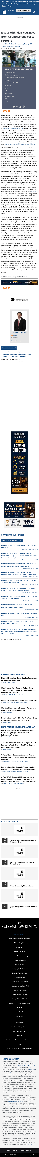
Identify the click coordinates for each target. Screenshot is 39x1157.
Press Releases (19, 951)
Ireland (7, 91)
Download (20, 106)
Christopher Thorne (22, 771)
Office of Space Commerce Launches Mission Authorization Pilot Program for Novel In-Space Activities (18, 757)
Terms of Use (21, 1065)
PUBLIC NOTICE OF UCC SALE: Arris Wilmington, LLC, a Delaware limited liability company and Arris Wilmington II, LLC (19, 632)
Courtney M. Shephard (9, 771)
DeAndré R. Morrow (18, 783)
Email (15, 335)
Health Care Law (19, 1012)
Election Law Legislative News (13, 75)
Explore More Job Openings (9, 359)
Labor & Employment (19, 1031)
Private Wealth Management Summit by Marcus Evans (23, 841)
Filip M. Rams (7, 722)
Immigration (8, 80)
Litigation (19, 1035)
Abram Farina (7, 749)
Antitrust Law (19, 964)
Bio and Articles (16, 341)
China (6, 101)
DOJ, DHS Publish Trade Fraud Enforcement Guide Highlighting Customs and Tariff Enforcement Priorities (17, 733)
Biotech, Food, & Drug (19, 973)
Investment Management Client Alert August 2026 (19, 700)
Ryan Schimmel (18, 694)
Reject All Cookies (23, 10)
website (33, 191)
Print (14, 106)
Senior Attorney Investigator (12, 352)
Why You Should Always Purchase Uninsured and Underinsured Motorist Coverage (19, 709)
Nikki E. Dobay (7, 783)
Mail (17, 106)
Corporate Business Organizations (14, 77)
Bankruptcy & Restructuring (19, 969)
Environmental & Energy (19, 994)
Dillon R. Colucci (10, 44)
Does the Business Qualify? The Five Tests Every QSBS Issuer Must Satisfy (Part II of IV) (19, 719)
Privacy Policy (32, 1065)
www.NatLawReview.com (9, 1073)
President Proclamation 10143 (13, 128)
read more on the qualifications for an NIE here (19, 144)
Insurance (19, 1022)
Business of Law (19, 977)
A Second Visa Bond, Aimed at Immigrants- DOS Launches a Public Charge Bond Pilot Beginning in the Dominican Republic (18, 745)
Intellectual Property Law (19, 1027)
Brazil (6, 88)
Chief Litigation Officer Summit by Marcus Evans (22, 863)
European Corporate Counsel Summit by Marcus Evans (23, 907)
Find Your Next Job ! (9, 348)
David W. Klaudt (7, 737)
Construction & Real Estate (19, 982)
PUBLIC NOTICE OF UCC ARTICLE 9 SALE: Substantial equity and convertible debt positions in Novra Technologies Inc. (19, 556)
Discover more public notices (10, 639)
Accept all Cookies (9, 10)
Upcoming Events (9, 821)
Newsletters (19, 947)
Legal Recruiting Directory (19, 943)
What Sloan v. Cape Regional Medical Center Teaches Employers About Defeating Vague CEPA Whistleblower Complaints (19, 690)
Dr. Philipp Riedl (8, 702)
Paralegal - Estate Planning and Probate (16, 354)
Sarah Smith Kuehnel (9, 682)
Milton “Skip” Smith (22, 761)
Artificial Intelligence (19, 960)
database (32, 1069)
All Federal (8, 85)
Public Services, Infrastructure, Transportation (19, 1040)
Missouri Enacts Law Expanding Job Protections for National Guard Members (19, 679)
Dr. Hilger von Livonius (20, 702)
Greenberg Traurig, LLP (24, 44)
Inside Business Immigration (11, 46)
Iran (6, 99)
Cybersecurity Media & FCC (19, 986)
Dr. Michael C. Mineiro (9, 761)
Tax (19, 1044)
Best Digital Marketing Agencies (19, 938)
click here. (31, 1144)
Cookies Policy (7, 6)
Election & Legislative (20, 990)
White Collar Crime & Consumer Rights (19, 1048)
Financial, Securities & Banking (19, 1003)
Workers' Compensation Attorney (14, 356)
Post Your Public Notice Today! (12, 541)
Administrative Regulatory (12, 83)
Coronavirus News (10, 72)
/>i (23, 106)
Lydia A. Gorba (7, 712)
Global (19, 1007)
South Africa (8, 93)
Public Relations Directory (19, 956)
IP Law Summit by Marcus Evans (22, 886)
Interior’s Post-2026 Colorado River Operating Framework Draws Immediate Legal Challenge (18, 768)
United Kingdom (9, 96)
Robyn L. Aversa (8, 694)
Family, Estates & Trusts (19, 999)
